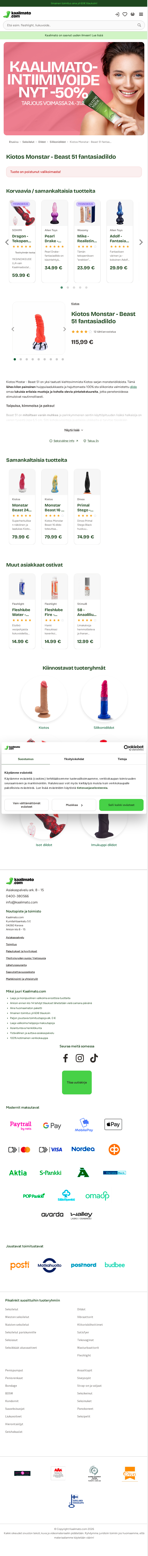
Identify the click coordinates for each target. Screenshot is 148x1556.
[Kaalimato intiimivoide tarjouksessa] (74, 89)
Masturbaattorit (88, 1347)
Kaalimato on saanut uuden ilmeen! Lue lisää (74, 35)
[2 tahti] (77, 332)
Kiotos (75, 303)
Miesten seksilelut (17, 1317)
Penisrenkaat (14, 1378)
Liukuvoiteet (13, 1416)
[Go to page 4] (80, 287)
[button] (139, 25)
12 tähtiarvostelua (105, 331)
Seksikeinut (84, 1393)
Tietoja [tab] (122, 758)
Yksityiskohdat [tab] (74, 758)
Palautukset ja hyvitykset (21, 951)
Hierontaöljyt (14, 1424)
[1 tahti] (73, 332)
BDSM (9, 1393)
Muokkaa (72, 805)
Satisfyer (83, 1332)
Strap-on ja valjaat (89, 1385)
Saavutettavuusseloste (20, 972)
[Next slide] (140, 242)
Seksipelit (83, 1416)
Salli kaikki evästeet (121, 805)
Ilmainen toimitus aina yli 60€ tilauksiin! (74, 3)
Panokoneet (85, 1409)
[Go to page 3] (74, 287)
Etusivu (13, 142)
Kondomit (12, 1401)
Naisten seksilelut (17, 1324)
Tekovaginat (85, 1340)
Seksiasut (11, 1340)
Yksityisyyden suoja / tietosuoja (26, 958)
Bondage (11, 1385)
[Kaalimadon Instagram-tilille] (79, 1058)
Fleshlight (84, 1355)
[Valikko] (141, 14)
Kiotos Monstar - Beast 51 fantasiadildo (103, 317)
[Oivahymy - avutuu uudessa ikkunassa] (130, 1473)
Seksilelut (11, 1309)
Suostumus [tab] (26, 758)
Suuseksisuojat (15, 1409)
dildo (133, 387)
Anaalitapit (84, 1370)
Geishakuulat (14, 1432)
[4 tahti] (86, 332)
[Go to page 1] (62, 287)
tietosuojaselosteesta (92, 787)
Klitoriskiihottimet (90, 1324)
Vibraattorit (85, 1317)
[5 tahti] (90, 332)
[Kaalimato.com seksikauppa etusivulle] (38, 14)
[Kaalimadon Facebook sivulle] (65, 1058)
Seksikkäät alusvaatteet (21, 1347)
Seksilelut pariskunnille (20, 1332)
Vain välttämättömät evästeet (26, 805)
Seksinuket (84, 1401)
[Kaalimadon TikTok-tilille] (94, 1058)
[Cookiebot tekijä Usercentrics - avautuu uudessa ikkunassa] (127, 748)
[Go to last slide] (7, 242)
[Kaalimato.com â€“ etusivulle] (20, 881)
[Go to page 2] (68, 287)
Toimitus (11, 944)
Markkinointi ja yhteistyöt (22, 979)
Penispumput (14, 1370)
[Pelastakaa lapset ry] (22, 1473)
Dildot (81, 1309)
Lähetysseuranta (16, 965)
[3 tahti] (82, 332)
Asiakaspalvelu (15, 937)
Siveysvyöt (84, 1378)
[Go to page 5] (86, 287)
